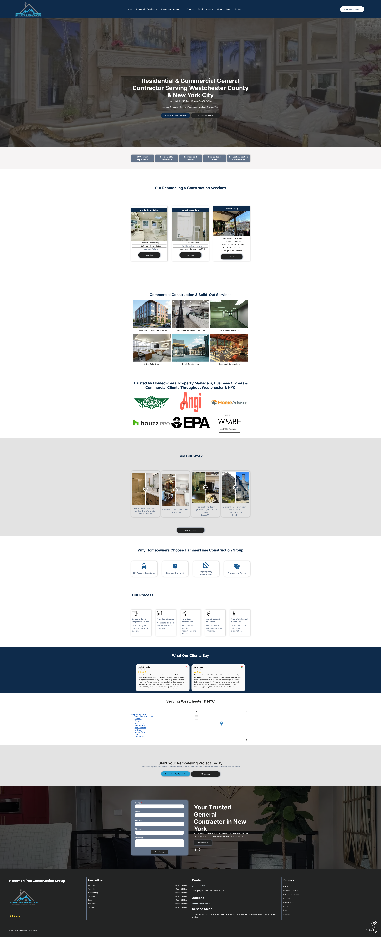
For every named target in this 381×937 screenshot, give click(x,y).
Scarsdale (139, 736)
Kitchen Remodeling (150, 243)
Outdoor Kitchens (232, 247)
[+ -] (221, 725)
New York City (141, 723)
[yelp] (199, 850)
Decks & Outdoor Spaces (233, 244)
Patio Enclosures (233, 241)
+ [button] (196, 711)
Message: (139, 838)
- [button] (196, 714)
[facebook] (195, 850)
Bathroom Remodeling (151, 246)
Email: (137, 812)
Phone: (138, 829)
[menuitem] (129, 9)
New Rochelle (140, 727)
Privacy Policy (33, 930)
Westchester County (144, 716)
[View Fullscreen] (196, 718)
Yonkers (138, 719)
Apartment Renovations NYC (192, 249)
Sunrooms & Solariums (233, 238)
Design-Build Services (232, 250)
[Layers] (246, 711)
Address (138, 820)
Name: (138, 803)
